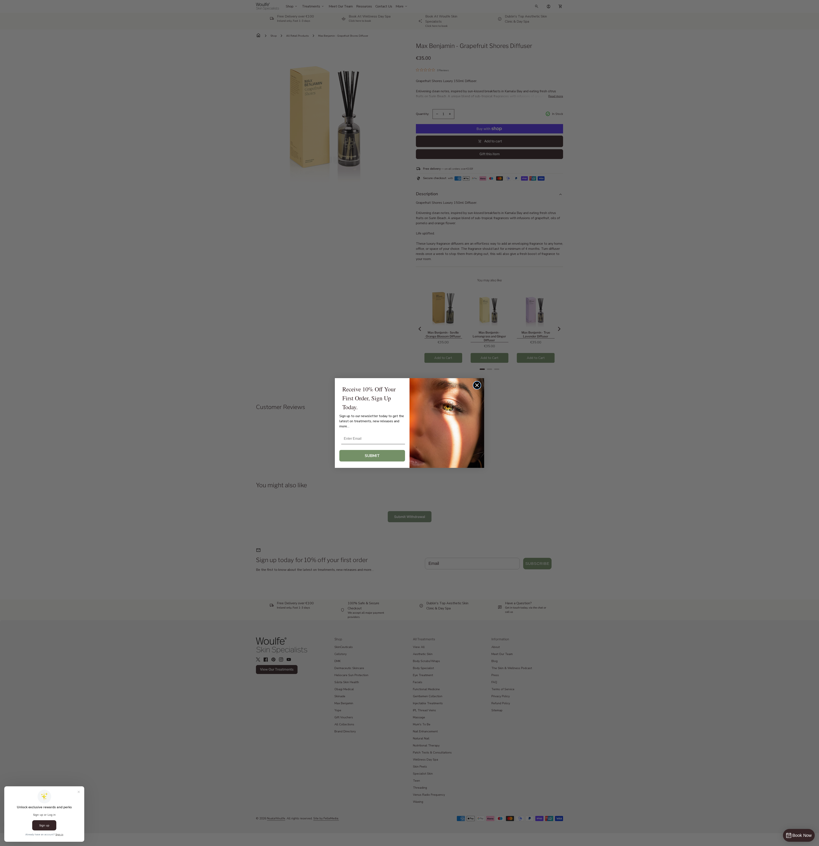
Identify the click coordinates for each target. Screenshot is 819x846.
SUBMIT (372, 455)
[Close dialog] (477, 385)
